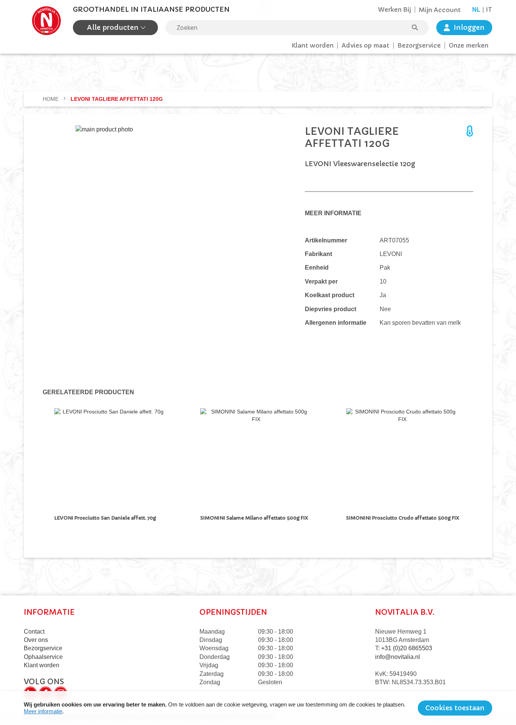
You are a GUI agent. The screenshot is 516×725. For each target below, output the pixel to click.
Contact (34, 631)
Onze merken (468, 45)
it (489, 9)
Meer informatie (43, 711)
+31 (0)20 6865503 (406, 648)
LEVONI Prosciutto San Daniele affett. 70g (105, 518)
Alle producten (114, 27)
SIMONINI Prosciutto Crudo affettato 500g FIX (402, 518)
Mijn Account (440, 10)
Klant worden (313, 45)
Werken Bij (394, 9)
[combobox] (297, 27)
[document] (258, 708)
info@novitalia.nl (397, 657)
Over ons (36, 640)
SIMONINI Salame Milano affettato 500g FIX (254, 518)
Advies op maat (365, 45)
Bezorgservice (419, 45)
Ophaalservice (43, 657)
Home (51, 99)
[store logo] (46, 21)
